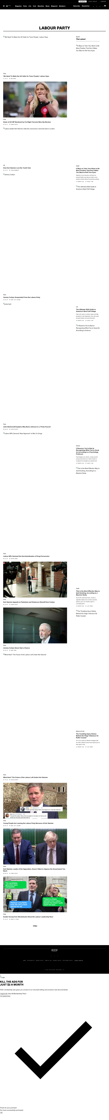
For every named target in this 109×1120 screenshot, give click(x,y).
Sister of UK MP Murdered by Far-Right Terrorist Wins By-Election (27, 122)
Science (78, 445)
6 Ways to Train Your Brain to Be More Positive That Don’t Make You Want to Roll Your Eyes (88, 170)
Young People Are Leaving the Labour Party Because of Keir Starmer (28, 823)
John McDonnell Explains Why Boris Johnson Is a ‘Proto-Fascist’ (27, 427)
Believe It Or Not (80, 731)
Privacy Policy (40, 960)
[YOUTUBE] (59, 956)
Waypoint (54, 6)
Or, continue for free (5, 996)
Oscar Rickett (14, 429)
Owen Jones (14, 650)
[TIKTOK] (56, 956)
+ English (103, 1)
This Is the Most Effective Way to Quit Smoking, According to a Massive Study (88, 593)
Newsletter (86, 6)
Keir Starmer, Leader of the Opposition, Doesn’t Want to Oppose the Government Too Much (34, 870)
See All (78, 36)
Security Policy (57, 960)
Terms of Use (48, 960)
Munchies (41, 6)
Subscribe (76, 6)
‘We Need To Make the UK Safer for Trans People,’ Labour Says (26, 76)
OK (1, 1112)
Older (35, 926)
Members (62, 6)
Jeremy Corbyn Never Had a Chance (16, 648)
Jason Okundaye (15, 170)
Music (48, 6)
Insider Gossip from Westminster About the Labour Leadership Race (28, 917)
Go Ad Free (82, 1)
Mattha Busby (14, 558)
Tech (34, 6)
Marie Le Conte (15, 919)
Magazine (18, 6)
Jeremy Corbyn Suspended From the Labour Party (21, 297)
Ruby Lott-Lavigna (15, 299)
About (24, 960)
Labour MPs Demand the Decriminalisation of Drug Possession (26, 556)
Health (77, 165)
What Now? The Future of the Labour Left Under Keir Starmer (25, 777)
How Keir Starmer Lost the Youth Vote (17, 168)
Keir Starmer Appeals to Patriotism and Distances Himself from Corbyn (29, 602)
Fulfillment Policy (68, 960)
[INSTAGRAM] (53, 956)
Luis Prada (90, 606)
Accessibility (31, 960)
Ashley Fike (90, 181)
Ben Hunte (13, 78)
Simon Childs (14, 124)
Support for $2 (4, 993)
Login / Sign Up (92, 1)
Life (29, 6)
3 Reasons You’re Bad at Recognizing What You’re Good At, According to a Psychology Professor (87, 451)
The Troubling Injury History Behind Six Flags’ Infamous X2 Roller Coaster (87, 736)
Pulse (25, 6)
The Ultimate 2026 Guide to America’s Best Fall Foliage (86, 310)
